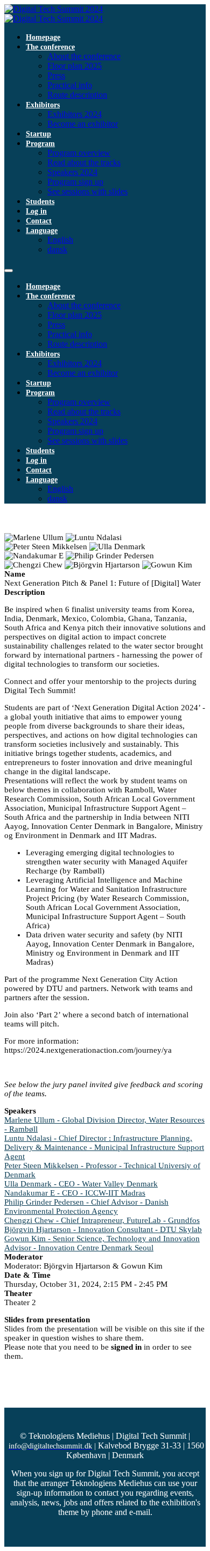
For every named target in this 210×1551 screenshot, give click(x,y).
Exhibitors (43, 105)
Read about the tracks (84, 162)
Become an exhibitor (82, 123)
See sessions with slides (87, 191)
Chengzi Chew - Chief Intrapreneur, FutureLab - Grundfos (102, 1220)
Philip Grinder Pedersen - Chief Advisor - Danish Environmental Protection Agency (86, 1206)
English (60, 239)
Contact (39, 221)
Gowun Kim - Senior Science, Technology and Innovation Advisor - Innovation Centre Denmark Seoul (102, 1243)
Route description (77, 94)
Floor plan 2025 (74, 65)
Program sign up (75, 181)
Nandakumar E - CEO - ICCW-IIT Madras (74, 1193)
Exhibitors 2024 (74, 114)
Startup (38, 134)
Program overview (78, 152)
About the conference (84, 56)
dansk (57, 249)
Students (40, 202)
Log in (36, 211)
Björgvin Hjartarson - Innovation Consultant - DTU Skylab (103, 1229)
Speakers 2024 (72, 172)
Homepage (43, 37)
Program (40, 144)
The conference (50, 47)
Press (56, 75)
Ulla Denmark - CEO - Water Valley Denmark (81, 1183)
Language (42, 231)
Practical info (69, 85)
